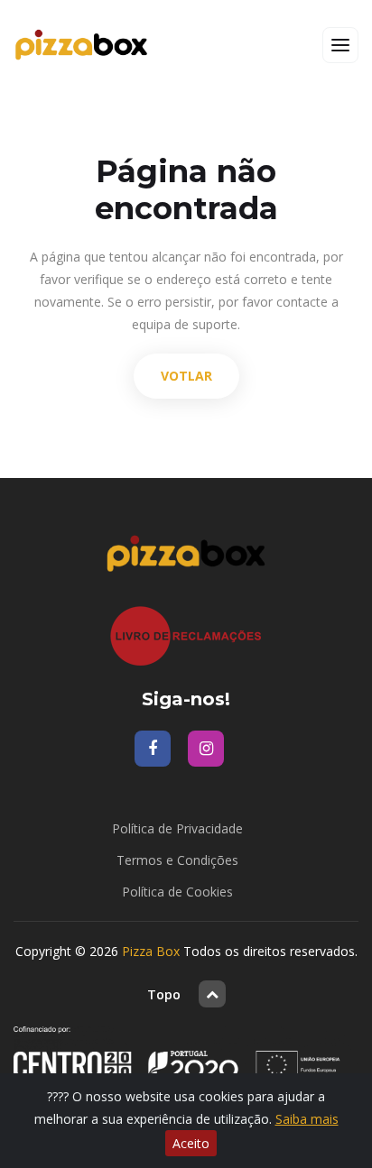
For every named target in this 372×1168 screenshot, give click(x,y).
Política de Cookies (177, 891)
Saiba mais (307, 1118)
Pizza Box (151, 951)
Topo (164, 994)
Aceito (190, 1143)
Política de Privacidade (177, 828)
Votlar (186, 375)
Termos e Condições (177, 860)
